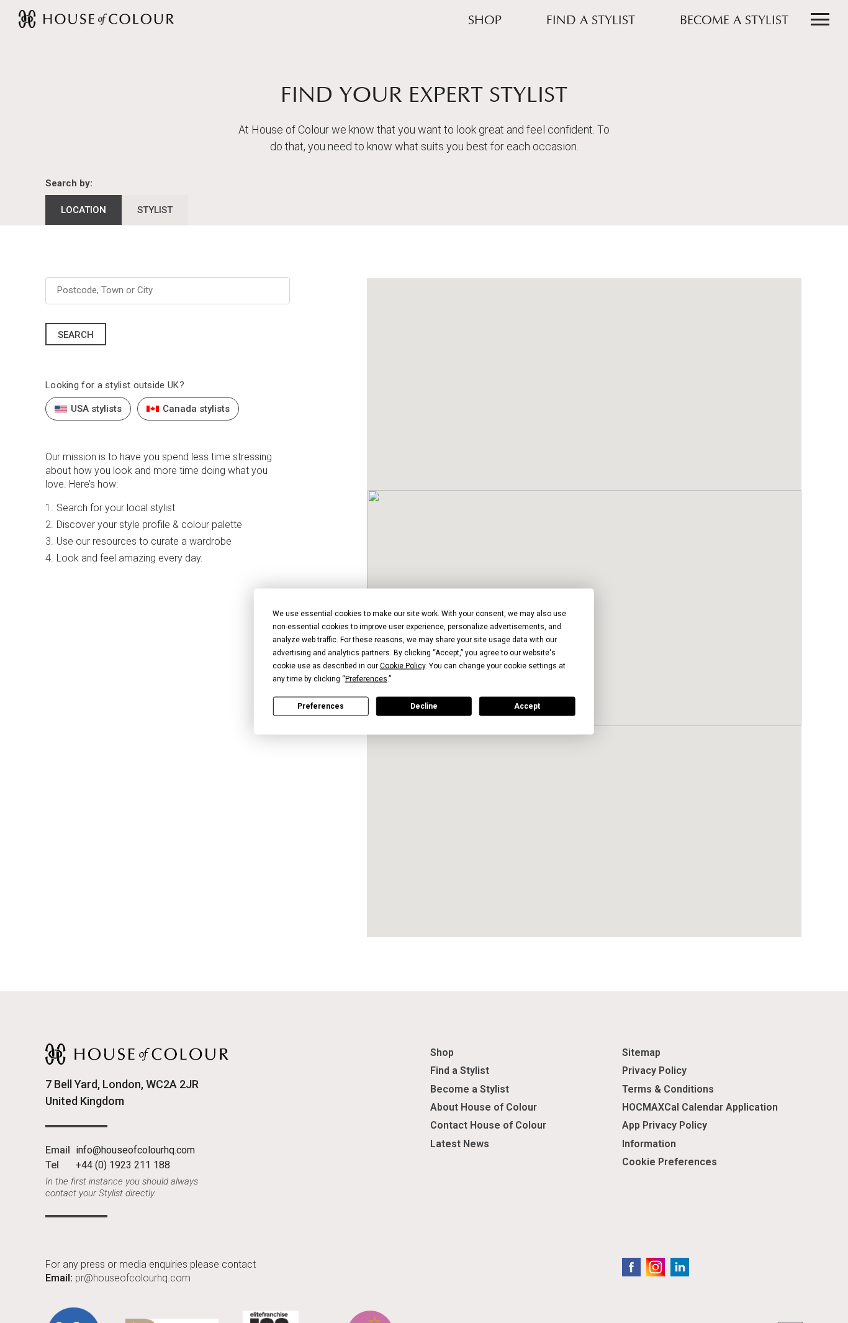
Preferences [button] (366, 679)
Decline (424, 705)
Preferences (320, 705)
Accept (527, 705)
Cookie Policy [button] (402, 666)
